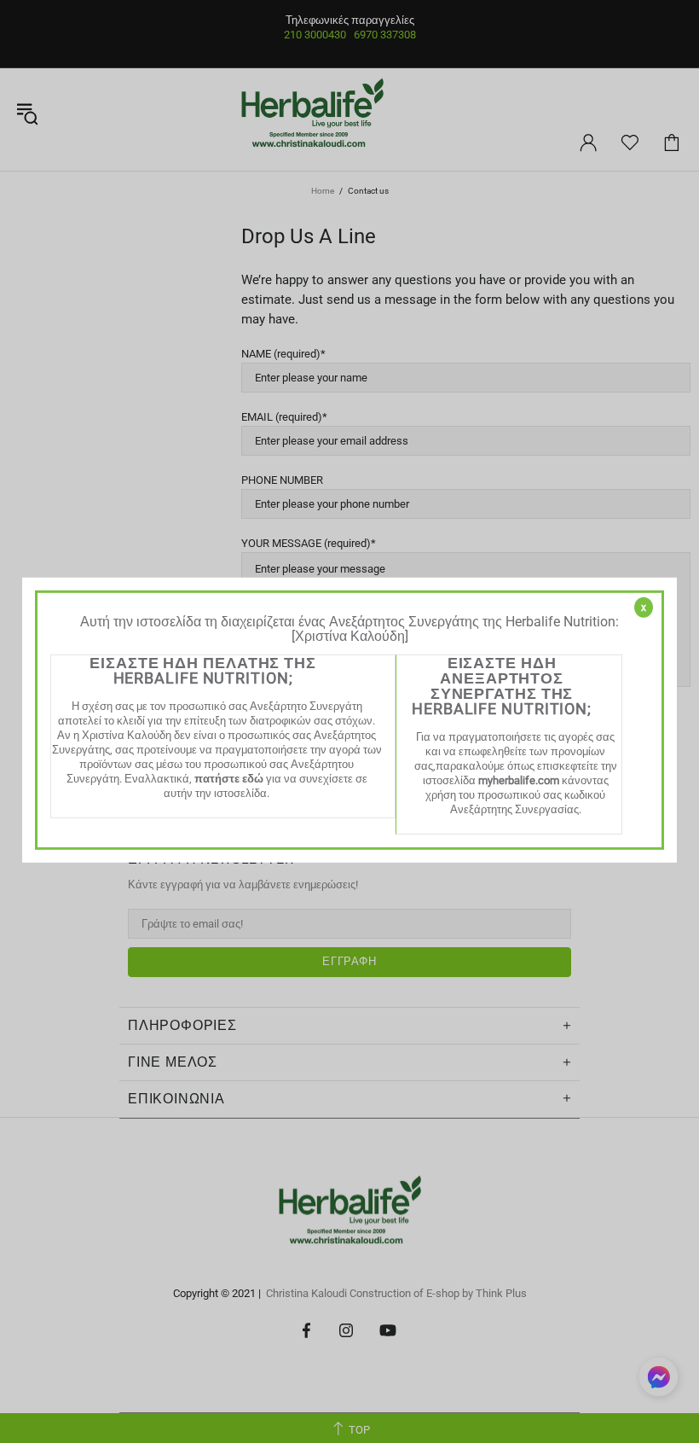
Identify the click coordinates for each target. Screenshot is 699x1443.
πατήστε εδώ (228, 778)
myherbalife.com (518, 780)
